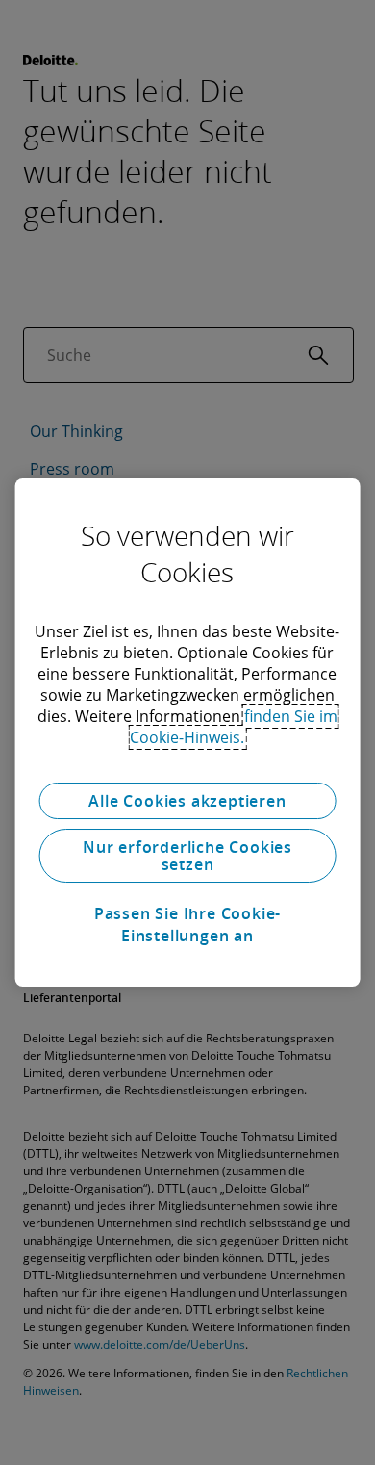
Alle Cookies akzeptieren (187, 800)
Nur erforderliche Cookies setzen (187, 855)
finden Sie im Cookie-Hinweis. (234, 727)
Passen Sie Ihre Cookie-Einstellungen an (187, 924)
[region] (188, 732)
